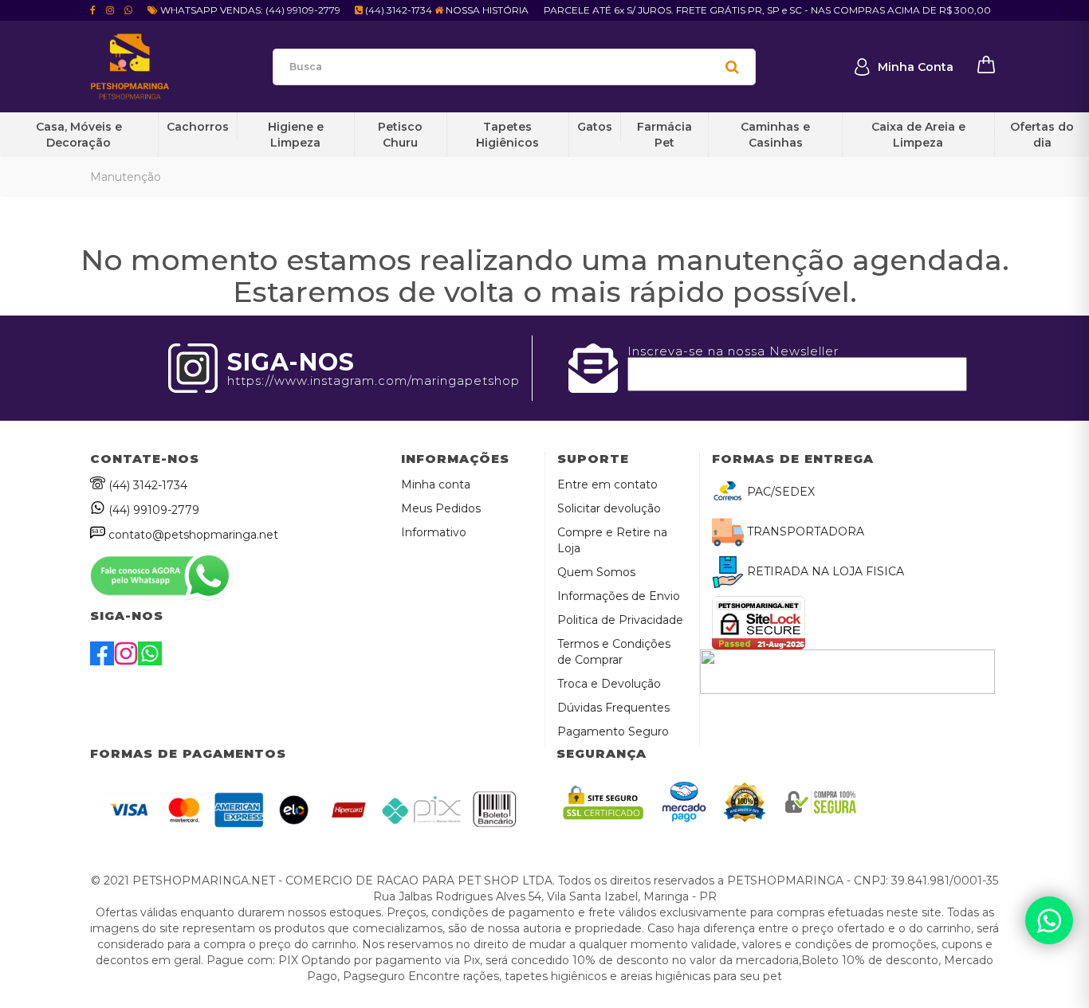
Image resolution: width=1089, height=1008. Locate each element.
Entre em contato (607, 484)
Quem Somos (596, 572)
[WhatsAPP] (150, 661)
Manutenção (125, 177)
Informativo (433, 532)
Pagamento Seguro (613, 731)
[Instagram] (126, 661)
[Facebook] (102, 661)
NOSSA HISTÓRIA (486, 10)
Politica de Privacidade (620, 620)
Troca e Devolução (609, 684)
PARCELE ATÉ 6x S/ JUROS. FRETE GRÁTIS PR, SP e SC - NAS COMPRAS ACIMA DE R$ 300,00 (767, 10)
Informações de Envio (618, 596)
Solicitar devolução (609, 508)
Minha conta (435, 484)
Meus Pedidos (441, 508)
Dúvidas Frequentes (613, 707)
